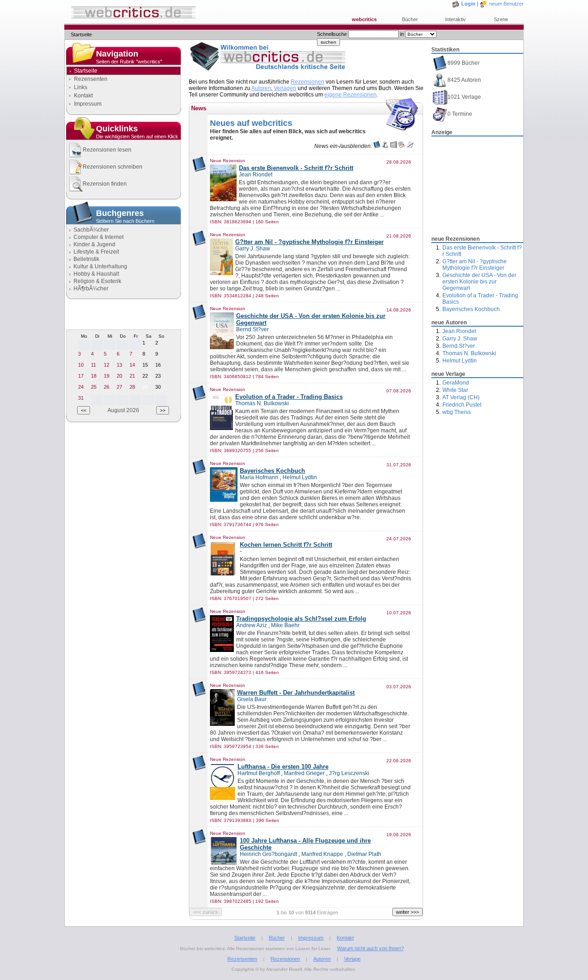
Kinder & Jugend (94, 244)
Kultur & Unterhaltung (100, 266)
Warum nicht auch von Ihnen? (370, 948)
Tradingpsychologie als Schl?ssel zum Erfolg (301, 618)
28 (132, 387)
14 (132, 365)
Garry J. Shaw (459, 338)
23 (158, 376)
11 (93, 365)
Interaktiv (455, 19)
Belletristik (86, 259)
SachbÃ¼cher (91, 230)
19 (106, 376)
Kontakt (83, 95)
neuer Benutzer (506, 3)
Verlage (352, 959)
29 (145, 387)
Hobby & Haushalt (96, 274)
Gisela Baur (251, 699)
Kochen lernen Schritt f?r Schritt (286, 544)
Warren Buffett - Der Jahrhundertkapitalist (296, 692)
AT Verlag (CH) (461, 397)
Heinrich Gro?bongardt (268, 854)
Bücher (410, 19)
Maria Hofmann (259, 477)
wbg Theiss (456, 412)
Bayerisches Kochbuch (471, 309)
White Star (455, 390)
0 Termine (459, 114)
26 (106, 387)
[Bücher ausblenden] (376, 146)
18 (93, 376)
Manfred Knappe (322, 854)
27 (119, 387)
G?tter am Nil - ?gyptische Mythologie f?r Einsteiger (474, 264)
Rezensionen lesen (107, 150)
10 (81, 365)
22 (145, 376)
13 (119, 365)
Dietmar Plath (364, 854)
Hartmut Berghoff (258, 773)
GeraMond (455, 383)
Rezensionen (307, 82)
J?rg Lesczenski (349, 773)
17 (81, 376)
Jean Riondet (459, 331)
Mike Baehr (285, 625)
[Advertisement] (477, 183)
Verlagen (285, 88)
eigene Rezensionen (350, 94)
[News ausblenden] (401, 146)
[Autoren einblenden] (385, 146)
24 (81, 387)
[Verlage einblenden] (393, 146)
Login (468, 3)
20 (119, 376)
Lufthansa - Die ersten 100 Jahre (282, 766)
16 (158, 365)
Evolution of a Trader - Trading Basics (289, 396)
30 (158, 387)
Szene (501, 19)
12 (106, 365)
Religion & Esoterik (97, 281)
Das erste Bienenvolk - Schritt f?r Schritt (296, 167)
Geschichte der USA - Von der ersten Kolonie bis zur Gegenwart (479, 281)
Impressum (88, 104)
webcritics (364, 19)
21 (132, 376)
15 (145, 365)
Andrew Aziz (251, 625)
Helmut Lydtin (459, 360)
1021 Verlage (464, 97)
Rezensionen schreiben (112, 167)
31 (81, 398)
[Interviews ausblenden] (410, 146)
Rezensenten (90, 79)
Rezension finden (105, 184)
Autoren (261, 88)
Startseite (244, 937)
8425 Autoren (464, 80)
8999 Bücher (463, 63)
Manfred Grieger (304, 773)
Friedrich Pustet (461, 405)
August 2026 (123, 410)
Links (80, 87)
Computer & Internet (99, 237)
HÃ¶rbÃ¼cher (91, 288)
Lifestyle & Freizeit (96, 252)
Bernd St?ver (458, 346)
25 (93, 387)
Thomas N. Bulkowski (469, 353)
